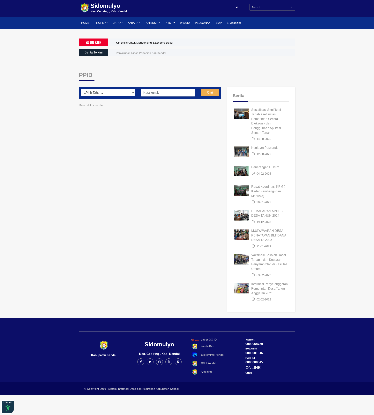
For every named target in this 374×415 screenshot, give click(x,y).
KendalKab (206, 346)
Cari (210, 92)
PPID (168, 22)
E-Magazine (234, 22)
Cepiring (205, 371)
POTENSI (151, 22)
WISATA (185, 22)
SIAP (219, 22)
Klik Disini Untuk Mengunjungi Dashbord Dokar (144, 42)
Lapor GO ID (209, 339)
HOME (85, 22)
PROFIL (99, 22)
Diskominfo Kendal (211, 354)
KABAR (132, 22)
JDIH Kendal (207, 363)
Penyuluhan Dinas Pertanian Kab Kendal (141, 52)
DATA (116, 22)
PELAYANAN (203, 22)
